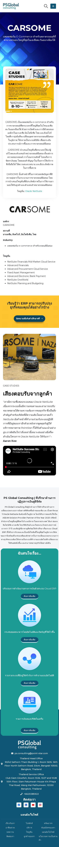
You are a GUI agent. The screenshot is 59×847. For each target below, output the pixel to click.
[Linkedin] (26, 805)
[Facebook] (18, 805)
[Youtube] (33, 805)
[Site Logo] (11, 6)
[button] (46, 6)
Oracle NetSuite (33, 191)
